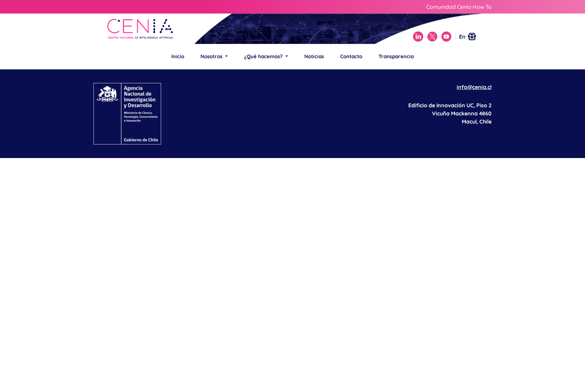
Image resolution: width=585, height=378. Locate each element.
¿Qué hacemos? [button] (264, 56)
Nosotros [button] (212, 56)
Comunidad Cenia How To (459, 6)
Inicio (177, 56)
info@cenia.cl (474, 87)
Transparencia (396, 56)
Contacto (351, 56)
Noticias (314, 56)
